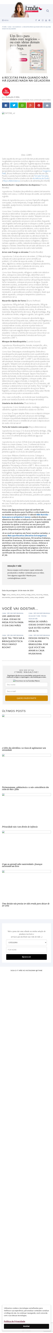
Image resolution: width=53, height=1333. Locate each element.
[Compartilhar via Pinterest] (39, 105)
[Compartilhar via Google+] (30, 105)
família (23, 595)
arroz (8, 595)
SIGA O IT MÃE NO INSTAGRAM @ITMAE (26, 970)
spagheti (41, 597)
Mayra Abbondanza (11, 180)
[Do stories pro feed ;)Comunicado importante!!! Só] (26, 981)
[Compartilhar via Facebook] (6, 105)
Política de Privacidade (14, 1321)
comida (13, 595)
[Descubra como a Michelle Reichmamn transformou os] (26, 1138)
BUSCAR (27, 957)
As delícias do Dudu (41, 178)
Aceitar (26, 1326)
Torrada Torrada (41, 176)
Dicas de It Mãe (34, 616)
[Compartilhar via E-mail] (47, 105)
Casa (4, 613)
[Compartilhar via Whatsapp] (22, 105)
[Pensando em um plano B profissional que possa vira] (26, 1176)
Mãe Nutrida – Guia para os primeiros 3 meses (25, 515)
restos (32, 597)
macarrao (39, 595)
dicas (18, 595)
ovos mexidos (6, 597)
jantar (33, 595)
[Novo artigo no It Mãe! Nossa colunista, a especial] (26, 1094)
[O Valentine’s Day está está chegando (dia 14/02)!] (26, 1278)
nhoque (45, 595)
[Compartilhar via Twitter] (14, 105)
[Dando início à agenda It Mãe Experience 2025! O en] (26, 1226)
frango (28, 595)
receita (27, 597)
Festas (43, 616)
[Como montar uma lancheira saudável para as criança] (26, 1011)
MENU (6, 20)
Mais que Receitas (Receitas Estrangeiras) (27, 535)
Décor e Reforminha (15, 613)
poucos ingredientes (17, 597)
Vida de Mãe (33, 619)
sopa (36, 597)
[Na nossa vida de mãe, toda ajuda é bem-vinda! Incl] (26, 1051)
